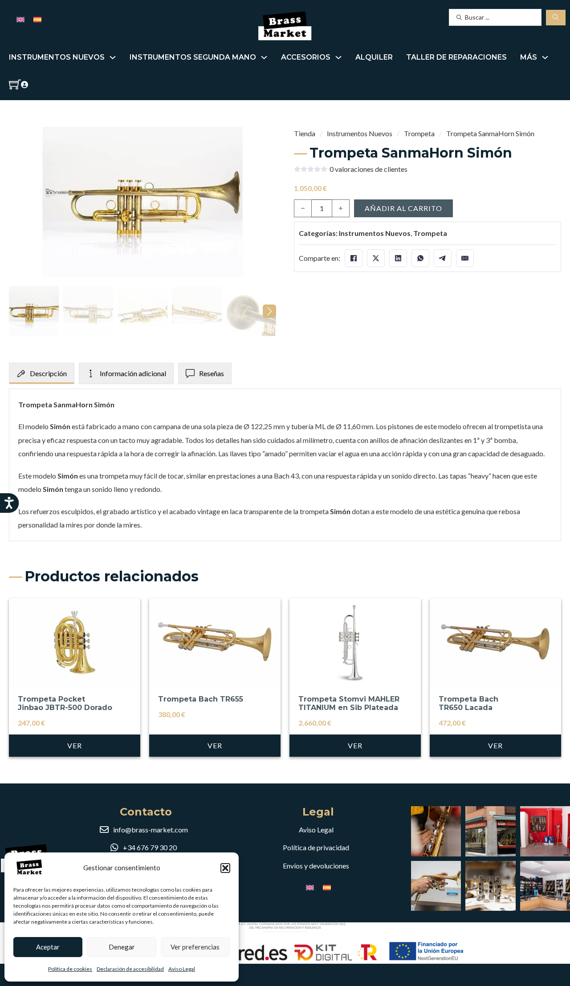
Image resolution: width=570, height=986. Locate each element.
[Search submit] (556, 17)
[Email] (465, 258)
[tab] (41, 373)
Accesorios (305, 57)
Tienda (304, 133)
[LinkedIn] (398, 258)
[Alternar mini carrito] (15, 84)
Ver (74, 745)
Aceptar (48, 947)
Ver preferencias (195, 947)
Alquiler (374, 57)
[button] (225, 868)
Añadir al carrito (403, 208)
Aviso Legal (181, 969)
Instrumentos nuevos (57, 57)
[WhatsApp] (420, 258)
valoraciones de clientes (368, 169)
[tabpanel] (285, 465)
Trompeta (419, 133)
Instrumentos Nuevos (359, 133)
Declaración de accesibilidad (130, 969)
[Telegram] (443, 258)
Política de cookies (70, 969)
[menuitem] (20, 19)
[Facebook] (353, 258)
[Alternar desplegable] (112, 57)
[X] (376, 258)
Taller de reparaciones (456, 57)
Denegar (122, 947)
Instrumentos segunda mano (193, 57)
